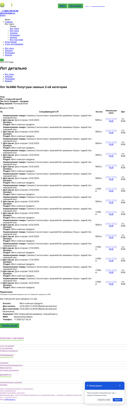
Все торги (14, 28)
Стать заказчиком (6, 348)
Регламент (3, 385)
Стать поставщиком (14, 44)
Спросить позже (104, 400)
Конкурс (13, 37)
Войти (62, 6)
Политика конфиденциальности (11, 365)
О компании (4, 363)
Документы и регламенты (9, 351)
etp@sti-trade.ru (7, 13)
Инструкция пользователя (9, 370)
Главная (9, 22)
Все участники (16, 40)
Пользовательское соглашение (11, 382)
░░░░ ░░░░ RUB (111, 120)
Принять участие (9, 326)
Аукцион (14, 33)
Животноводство (6, 368)
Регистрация (75, 6)
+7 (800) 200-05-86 (9, 11)
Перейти (117, 400)
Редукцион (15, 35)
